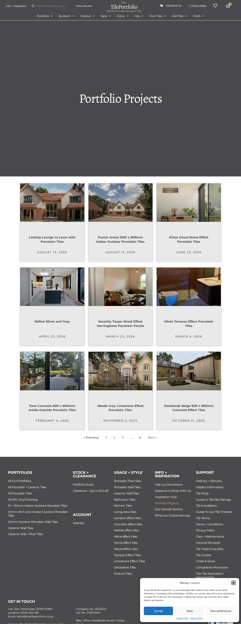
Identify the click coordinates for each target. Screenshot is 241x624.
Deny (189, 611)
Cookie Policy (182, 618)
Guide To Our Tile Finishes (214, 512)
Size (137, 16)
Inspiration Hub (166, 497)
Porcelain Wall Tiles (127, 487)
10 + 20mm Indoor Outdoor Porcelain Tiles (37, 505)
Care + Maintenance (210, 536)
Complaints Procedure (212, 567)
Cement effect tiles (127, 518)
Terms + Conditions (209, 524)
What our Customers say (172, 515)
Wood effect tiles (126, 549)
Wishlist (78, 523)
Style (104, 16)
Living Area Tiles (125, 512)
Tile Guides (203, 555)
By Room (65, 16)
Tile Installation (206, 505)
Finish (196, 16)
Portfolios (43, 16)
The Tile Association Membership (209, 575)
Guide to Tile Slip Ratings (213, 499)
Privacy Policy (196, 618)
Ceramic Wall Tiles (20, 528)
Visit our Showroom (169, 484)
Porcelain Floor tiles (127, 481)
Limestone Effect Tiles (129, 561)
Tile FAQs (202, 493)
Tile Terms (203, 518)
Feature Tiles (123, 573)
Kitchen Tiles (123, 505)
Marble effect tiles (126, 530)
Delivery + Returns (209, 481)
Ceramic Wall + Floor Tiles (25, 534)
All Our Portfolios (19, 481)
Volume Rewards (208, 543)
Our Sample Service (169, 509)
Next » (152, 437)
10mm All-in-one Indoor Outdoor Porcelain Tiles (38, 513)
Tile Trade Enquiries (209, 549)
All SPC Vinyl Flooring (22, 499)
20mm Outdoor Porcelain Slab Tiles (33, 522)
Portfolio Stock (83, 484)
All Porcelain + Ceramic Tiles (27, 487)
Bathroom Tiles (124, 499)
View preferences (220, 611)
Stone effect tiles (126, 543)
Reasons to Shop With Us (173, 491)
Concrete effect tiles (128, 524)
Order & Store (205, 561)
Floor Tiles (155, 16)
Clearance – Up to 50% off (90, 491)
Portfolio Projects (167, 503)
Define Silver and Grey (52, 321)
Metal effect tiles (125, 536)
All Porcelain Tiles (20, 493)
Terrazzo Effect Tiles (127, 555)
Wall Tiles (177, 16)
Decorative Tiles (125, 567)
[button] (233, 583)
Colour (121, 16)
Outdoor (85, 16)
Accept (158, 611)
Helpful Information (210, 487)
